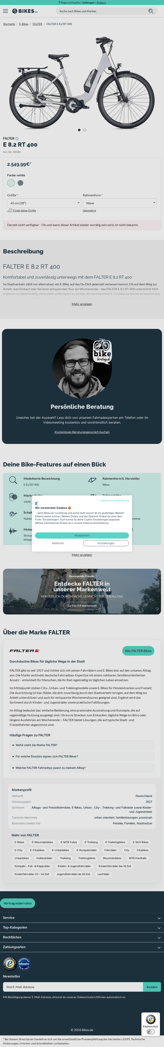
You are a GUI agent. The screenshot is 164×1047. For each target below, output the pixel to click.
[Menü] (157, 1014)
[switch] (151, 1031)
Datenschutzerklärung (114, 500)
